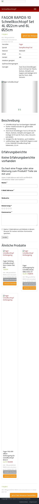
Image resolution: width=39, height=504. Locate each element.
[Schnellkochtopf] (19, 3)
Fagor (21, 44)
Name (4, 183)
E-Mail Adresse (8, 190)
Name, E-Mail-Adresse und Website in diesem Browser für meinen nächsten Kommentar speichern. (19, 231)
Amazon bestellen (10, 284)
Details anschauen (10, 279)
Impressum (33, 502)
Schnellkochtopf (9, 9)
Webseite (5, 198)
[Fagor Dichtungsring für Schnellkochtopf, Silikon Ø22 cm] (29, 257)
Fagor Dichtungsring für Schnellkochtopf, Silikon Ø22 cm (28, 268)
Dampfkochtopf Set (25, 48)
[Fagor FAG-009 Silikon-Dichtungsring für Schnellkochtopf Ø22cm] (10, 373)
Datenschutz (23, 502)
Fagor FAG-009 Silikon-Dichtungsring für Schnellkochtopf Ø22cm (9, 456)
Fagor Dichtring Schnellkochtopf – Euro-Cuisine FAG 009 (9, 264)
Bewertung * (7, 206)
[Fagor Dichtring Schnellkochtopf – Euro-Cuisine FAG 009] (10, 255)
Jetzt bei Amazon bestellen (30, 35)
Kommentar (7, 212)
